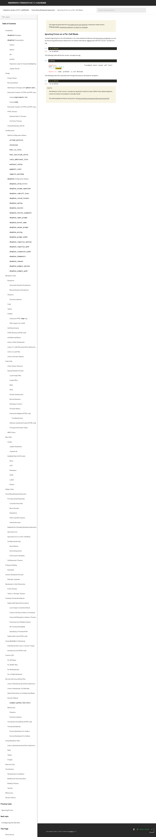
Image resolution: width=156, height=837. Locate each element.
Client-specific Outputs (17, 518)
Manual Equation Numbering (19, 290)
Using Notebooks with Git (15, 126)
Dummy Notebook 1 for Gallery (20, 731)
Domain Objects (12, 698)
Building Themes (13, 783)
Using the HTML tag (18, 318)
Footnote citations (16, 299)
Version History (10, 798)
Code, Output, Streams (15, 366)
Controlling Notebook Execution (43, 10)
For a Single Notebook (14, 674)
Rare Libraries (14, 508)
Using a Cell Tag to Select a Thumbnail (22, 613)
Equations (10, 280)
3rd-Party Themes (16, 121)
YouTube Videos (15, 409)
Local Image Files (15, 375)
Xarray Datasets (15, 399)
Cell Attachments (13, 328)
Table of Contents (9, 24)
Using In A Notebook (15, 641)
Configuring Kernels (14, 541)
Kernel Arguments (16, 551)
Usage (7, 73)
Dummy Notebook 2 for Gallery (20, 736)
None (11, 461)
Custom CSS (9, 655)
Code (9, 304)
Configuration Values (18, 179)
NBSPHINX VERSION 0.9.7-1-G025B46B (27, 3)
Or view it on (80, 27)
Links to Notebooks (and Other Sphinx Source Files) (22, 684)
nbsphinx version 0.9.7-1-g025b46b (16, 10)
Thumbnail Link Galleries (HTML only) (19, 722)
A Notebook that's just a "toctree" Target (20, 646)
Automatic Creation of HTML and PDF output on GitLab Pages (22, 107)
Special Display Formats (15, 371)
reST (11, 465)
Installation (9, 30)
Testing (9, 788)
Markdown (13, 470)
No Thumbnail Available (17, 627)
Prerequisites (15, 40)
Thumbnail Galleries (14, 726)
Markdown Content (16, 404)
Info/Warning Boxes (14, 337)
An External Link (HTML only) (16, 651)
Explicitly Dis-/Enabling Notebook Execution (22, 527)
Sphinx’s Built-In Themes (18, 116)
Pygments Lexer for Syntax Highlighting (23, 64)
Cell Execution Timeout (15, 560)
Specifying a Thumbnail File (19, 631)
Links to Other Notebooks (16, 342)
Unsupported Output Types (19, 428)
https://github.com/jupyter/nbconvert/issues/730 (93, 98)
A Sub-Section (12, 589)
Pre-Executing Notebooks (16, 499)
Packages (14, 35)
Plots (11, 390)
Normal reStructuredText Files (15, 679)
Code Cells (8, 361)
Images (10, 314)
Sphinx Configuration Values (16, 135)
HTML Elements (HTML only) (16, 333)
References (11, 708)
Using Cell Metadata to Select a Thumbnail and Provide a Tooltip (23, 617)
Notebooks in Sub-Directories (15, 584)
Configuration (9, 130)
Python (12, 45)
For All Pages (11, 660)
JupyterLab (13, 451)
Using (18, 97)
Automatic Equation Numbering (20, 285)
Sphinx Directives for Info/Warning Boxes (21, 693)
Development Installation (15, 774)
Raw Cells (8, 437)
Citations (10, 295)
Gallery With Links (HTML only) (17, 636)
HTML (11, 475)
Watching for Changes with (22, 88)
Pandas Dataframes (16, 394)
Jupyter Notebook (16, 447)
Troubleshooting (17, 418)
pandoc (12, 59)
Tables (9, 309)
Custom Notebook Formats (14, 575)
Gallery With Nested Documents (18, 603)
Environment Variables (17, 556)
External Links (10, 764)
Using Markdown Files (12, 741)
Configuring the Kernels (11, 823)
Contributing (9, 769)
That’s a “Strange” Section (16, 594)
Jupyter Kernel (14, 69)
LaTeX (12, 480)
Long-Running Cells (16, 503)
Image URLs (14, 380)
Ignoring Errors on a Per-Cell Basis (18, 537)
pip (11, 54)
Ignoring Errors (12, 532)
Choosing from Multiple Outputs (20, 622)
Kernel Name (14, 546)
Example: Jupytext (13, 579)
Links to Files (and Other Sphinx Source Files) (22, 347)
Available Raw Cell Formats (16, 456)
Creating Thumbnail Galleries (15, 598)
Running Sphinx (12, 83)
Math (11, 385)
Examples (10, 570)
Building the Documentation (16, 779)
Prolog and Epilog (11, 565)
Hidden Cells (9, 489)
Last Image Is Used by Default (20, 608)
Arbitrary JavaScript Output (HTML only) (23, 423)
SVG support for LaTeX (17, 323)
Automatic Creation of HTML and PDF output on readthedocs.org (22, 92)
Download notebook (66, 27)
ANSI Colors (11, 432)
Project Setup (12, 78)
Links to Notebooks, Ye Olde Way (18, 688)
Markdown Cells (10, 276)
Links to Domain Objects (15, 357)
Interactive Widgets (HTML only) (20, 413)
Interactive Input (15, 522)
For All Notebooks (13, 669)
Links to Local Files (13, 352)
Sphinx (12, 50)
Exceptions (13, 513)
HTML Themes (12, 111)
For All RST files (12, 665)
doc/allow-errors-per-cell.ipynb (78, 25)
